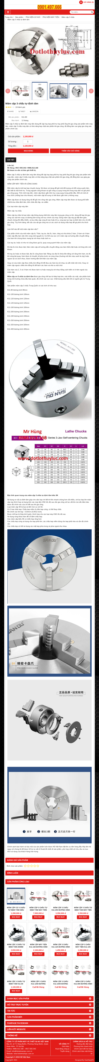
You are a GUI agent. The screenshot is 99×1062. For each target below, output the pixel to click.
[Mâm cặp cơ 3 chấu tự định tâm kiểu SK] (16, 896)
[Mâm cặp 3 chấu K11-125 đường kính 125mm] (60, 933)
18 (20, 107)
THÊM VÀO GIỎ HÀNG (71, 151)
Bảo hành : (16, 120)
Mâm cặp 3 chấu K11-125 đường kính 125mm (61, 947)
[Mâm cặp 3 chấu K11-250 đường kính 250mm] (60, 896)
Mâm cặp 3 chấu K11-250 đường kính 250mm (61, 910)
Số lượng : (12, 141)
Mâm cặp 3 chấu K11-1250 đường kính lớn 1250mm (38, 983)
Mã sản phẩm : (14, 117)
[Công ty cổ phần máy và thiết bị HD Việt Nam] (49, 9)
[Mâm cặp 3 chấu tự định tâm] (49, 51)
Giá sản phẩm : (14, 136)
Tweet (22, 111)
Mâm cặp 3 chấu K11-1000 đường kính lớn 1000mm (60, 983)
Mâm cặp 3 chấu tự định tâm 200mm (16, 946)
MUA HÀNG (28, 151)
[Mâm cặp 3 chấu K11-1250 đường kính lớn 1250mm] (38, 970)
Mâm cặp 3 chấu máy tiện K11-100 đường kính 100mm (83, 947)
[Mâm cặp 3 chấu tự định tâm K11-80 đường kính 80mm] (16, 970)
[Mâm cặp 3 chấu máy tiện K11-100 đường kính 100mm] (83, 933)
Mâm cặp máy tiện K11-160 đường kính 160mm (38, 947)
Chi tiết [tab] (10, 160)
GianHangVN (89, 1060)
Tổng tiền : (12, 146)
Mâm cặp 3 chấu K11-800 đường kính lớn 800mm (83, 983)
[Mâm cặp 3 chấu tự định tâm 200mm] (16, 933)
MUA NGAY (16, 917)
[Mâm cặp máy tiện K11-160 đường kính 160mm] (38, 933)
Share (11, 111)
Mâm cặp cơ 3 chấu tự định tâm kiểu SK (16, 910)
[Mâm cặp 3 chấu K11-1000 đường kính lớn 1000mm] (60, 970)
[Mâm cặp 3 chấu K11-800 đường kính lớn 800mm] (83, 970)
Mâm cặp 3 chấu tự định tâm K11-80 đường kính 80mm (16, 983)
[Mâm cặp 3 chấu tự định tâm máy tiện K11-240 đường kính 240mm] (83, 896)
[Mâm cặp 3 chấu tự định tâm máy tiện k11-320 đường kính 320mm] (38, 896)
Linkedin (34, 111)
